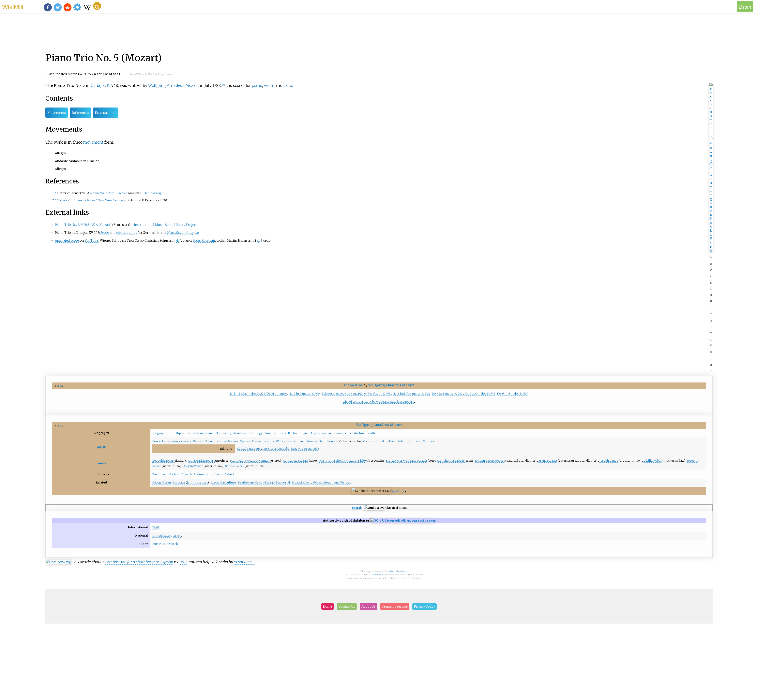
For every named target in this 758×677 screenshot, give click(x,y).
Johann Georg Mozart (490, 460)
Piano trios (353, 385)
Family (101, 463)
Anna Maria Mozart (201, 460)
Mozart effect (301, 482)
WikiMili (12, 6)
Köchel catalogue (249, 448)
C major (98, 85)
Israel (177, 535)
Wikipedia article (398, 571)
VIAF (155, 527)
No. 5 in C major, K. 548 (479, 393)
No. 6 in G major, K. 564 (512, 393)
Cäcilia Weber (653, 460)
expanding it (244, 562)
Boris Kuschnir (204, 240)
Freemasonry (203, 474)
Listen (745, 6)
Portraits (179, 482)
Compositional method (379, 441)
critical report (126, 233)
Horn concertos (215, 441)
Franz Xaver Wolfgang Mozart (406, 460)
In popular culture (223, 482)
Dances (198, 441)
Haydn (218, 474)
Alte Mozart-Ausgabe (276, 448)
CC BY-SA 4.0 (379, 574)
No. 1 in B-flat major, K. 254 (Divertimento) (258, 393)
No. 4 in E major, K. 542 (447, 393)
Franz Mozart (547, 460)
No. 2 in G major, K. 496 (304, 393)
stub (183, 562)
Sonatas (312, 441)
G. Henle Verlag (151, 193)
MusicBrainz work (165, 544)
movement (93, 142)
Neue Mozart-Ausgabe (112, 200)
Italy (283, 433)
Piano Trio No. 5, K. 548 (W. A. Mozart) (83, 225)
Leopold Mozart (163, 460)
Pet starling (356, 433)
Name (209, 433)
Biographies (161, 433)
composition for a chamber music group (139, 562)
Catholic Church (180, 474)
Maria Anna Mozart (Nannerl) (250, 460)
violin (269, 85)
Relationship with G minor (416, 441)
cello (287, 85)
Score (104, 233)
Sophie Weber (234, 466)
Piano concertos (263, 441)
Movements (56, 113)
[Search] (97, 6)
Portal (356, 508)
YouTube (92, 240)
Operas (245, 441)
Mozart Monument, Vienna (331, 482)
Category (398, 491)
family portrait (197, 482)
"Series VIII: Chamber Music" (77, 200)
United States (161, 535)
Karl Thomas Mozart (451, 460)
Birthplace (179, 433)
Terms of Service (395, 606)
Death (371, 433)
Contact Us (347, 606)
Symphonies (328, 441)
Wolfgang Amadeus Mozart (173, 85)
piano (257, 85)
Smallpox (271, 433)
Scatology (256, 433)
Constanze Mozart (295, 460)
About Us (368, 606)
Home (327, 606)
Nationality (223, 433)
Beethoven (159, 474)
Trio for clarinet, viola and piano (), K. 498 (356, 393)
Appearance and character (328, 433)
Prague (304, 433)
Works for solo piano (290, 441)
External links (105, 113)
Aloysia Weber (193, 466)
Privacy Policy (424, 606)
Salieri (229, 474)
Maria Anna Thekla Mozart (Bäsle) (342, 460)
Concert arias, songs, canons (171, 441)
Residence (240, 433)
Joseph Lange (608, 460)
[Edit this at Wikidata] (402, 520)
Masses (233, 441)
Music (101, 447)
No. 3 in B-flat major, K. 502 (411, 393)
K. (108, 85)
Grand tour (195, 433)
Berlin (292, 433)
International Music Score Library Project (165, 225)
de (177, 240)
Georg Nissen (161, 482)
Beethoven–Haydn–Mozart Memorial (264, 482)
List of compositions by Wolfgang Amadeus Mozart (378, 401)
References (80, 113)
